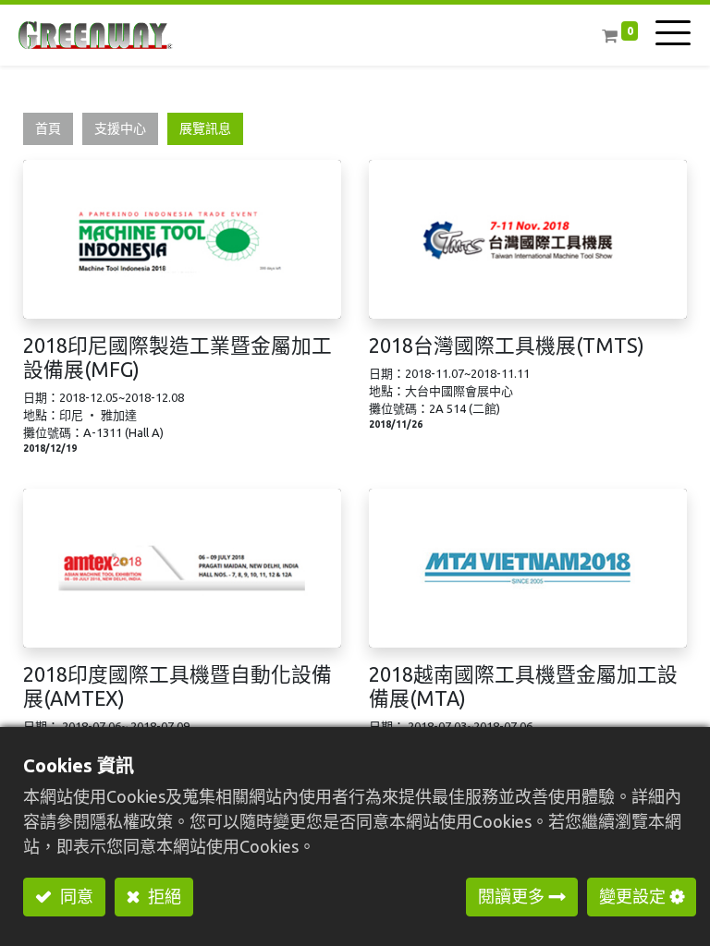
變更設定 (632, 896)
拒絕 (162, 896)
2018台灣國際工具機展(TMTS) (506, 345)
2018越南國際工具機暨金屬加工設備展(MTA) (523, 686)
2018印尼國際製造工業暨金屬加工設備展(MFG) (177, 357)
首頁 (48, 128)
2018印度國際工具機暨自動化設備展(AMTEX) (177, 686)
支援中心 (120, 128)
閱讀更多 (511, 896)
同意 (74, 896)
